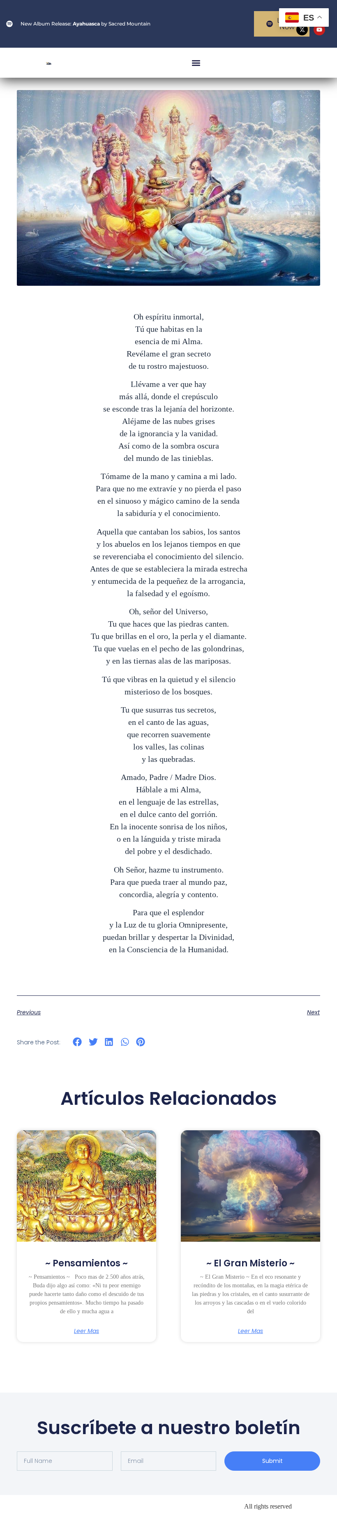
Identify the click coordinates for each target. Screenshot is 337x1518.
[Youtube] (319, 29)
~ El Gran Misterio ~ (250, 1263)
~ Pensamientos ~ (86, 1263)
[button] (196, 62)
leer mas (86, 1331)
